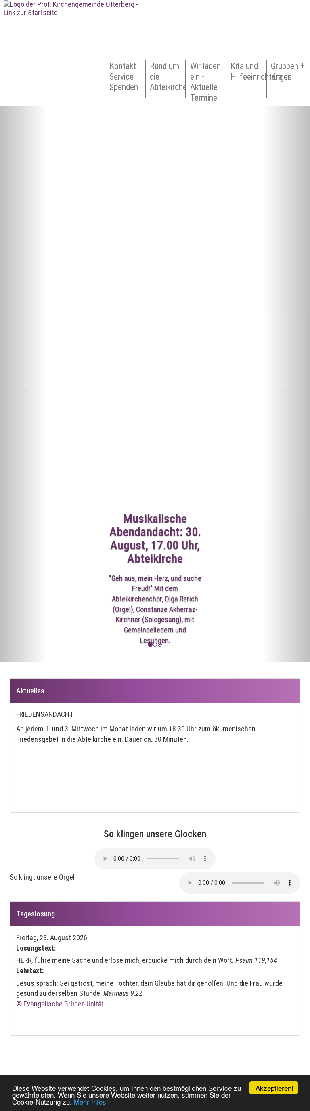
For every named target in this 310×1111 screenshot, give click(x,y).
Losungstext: (36, 948)
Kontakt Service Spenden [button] (123, 76)
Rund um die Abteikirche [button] (167, 76)
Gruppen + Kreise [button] (288, 71)
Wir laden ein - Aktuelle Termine (205, 79)
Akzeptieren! (274, 1088)
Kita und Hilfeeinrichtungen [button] (248, 71)
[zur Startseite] (72, 53)
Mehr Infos (90, 1101)
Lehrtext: (30, 970)
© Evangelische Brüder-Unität (60, 1004)
